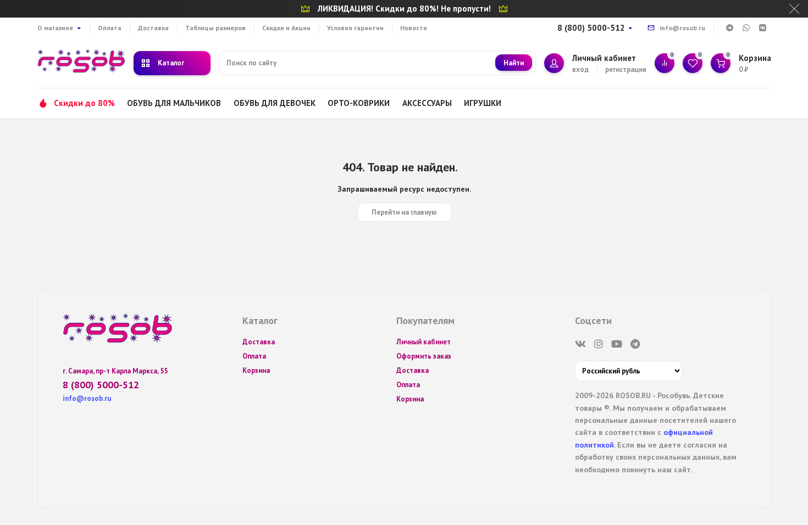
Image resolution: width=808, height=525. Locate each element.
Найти (513, 63)
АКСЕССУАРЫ (427, 103)
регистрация (625, 69)
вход (580, 69)
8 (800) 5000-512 (591, 28)
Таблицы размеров (215, 28)
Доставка (153, 28)
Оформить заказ (423, 356)
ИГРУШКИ (482, 103)
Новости (413, 28)
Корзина (256, 370)
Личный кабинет (423, 342)
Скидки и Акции (286, 28)
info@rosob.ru (682, 28)
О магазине (55, 28)
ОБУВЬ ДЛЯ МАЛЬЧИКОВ (174, 103)
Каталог (171, 63)
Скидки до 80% (84, 103)
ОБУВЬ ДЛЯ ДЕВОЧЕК (275, 103)
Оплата (109, 28)
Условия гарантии (355, 28)
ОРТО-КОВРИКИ (359, 103)
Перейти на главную (404, 212)
